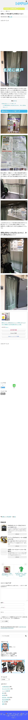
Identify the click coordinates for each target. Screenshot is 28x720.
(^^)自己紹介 (13, 715)
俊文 (15, 516)
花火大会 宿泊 (5, 697)
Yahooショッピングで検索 (13, 336)
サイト (2, 612)
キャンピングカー (6, 688)
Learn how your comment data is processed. (13, 627)
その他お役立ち (5, 686)
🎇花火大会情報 (9, 713)
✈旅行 (4, 714)
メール (3, 607)
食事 (3, 704)
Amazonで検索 (13, 333)
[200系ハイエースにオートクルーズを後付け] (4, 552)
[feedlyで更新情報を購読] (2, 394)
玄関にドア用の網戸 (6, 516)
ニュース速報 (5, 691)
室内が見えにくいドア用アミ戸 (8, 103)
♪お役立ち (21, 714)
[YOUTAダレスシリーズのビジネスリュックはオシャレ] (4, 528)
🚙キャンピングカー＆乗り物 (12, 714)
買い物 (10, 16)
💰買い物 (22, 713)
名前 (2, 602)
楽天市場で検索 (13, 329)
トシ (2, 1)
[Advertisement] (14, 35)
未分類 (3, 695)
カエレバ (6, 327)
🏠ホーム (2, 713)
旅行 (3, 693)
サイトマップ (19, 715)
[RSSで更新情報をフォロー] (4, 394)
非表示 (15, 100)
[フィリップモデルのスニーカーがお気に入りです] (4, 540)
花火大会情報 (5, 699)
